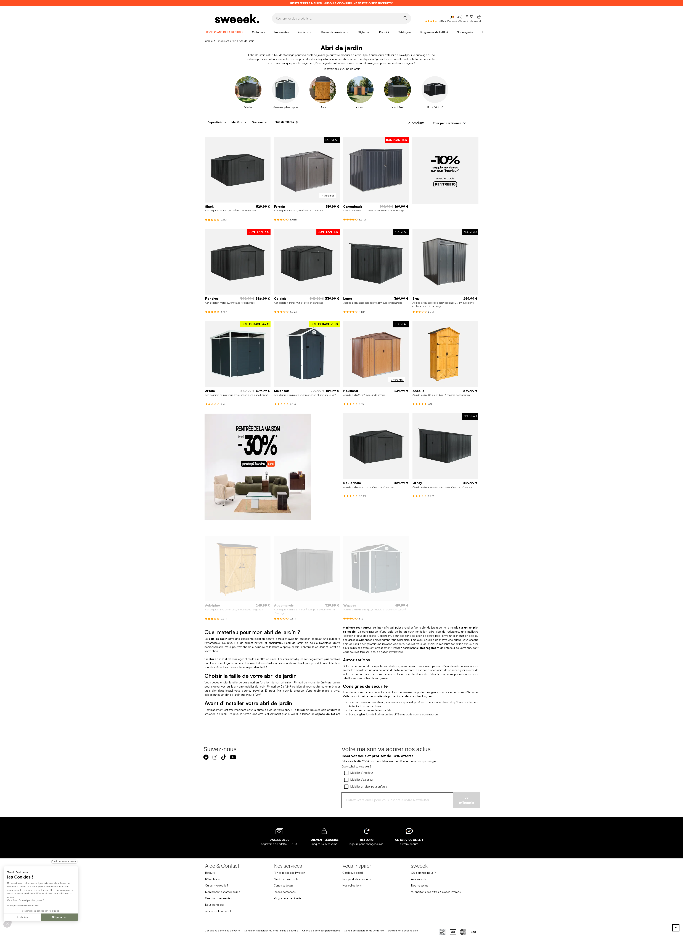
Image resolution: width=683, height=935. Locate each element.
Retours (210, 872)
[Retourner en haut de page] (675, 927)
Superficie (215, 122)
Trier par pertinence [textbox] (447, 123)
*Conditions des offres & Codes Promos (435, 892)
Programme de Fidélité (434, 32)
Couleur (257, 122)
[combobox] (449, 123)
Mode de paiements (286, 879)
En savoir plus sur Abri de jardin (341, 69)
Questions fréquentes (218, 898)
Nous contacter (214, 904)
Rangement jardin (226, 40)
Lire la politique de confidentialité (22, 905)
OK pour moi (59, 917)
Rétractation (212, 879)
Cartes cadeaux (283, 885)
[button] (7, 923)
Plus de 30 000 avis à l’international (464, 21)
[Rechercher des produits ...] (405, 18)
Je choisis (22, 917)
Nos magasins (465, 32)
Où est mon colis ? (216, 885)
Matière (236, 122)
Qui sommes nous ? (423, 872)
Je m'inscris (466, 800)
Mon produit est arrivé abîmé (222, 892)
